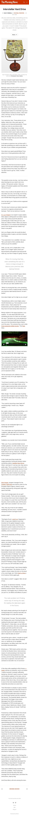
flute (23, 326)
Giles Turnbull (8, 13)
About (14, 805)
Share (13, 34)
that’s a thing (21, 573)
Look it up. (15, 519)
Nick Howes (4, 482)
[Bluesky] (13, 802)
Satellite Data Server (18, 463)
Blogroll (14, 809)
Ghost (17, 813)
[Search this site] (24, 2)
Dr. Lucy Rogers (5, 215)
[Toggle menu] (27, 2)
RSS (14, 807)
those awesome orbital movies (10, 326)
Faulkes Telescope (6, 484)
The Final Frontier (19, 13)
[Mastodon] (15, 802)
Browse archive (14, 789)
